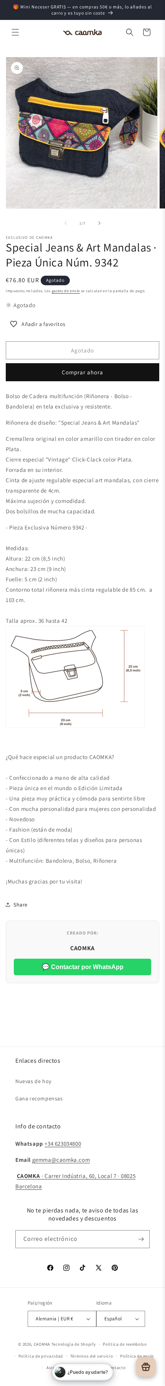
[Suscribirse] (140, 1239)
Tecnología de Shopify (73, 1344)
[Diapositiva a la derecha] (99, 223)
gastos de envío (66, 290)
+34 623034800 (63, 1143)
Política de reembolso (125, 1344)
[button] (15, 32)
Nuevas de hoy (33, 1081)
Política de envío (137, 1356)
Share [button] (20, 904)
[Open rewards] (146, 1367)
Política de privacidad (40, 1356)
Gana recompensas (39, 1098)
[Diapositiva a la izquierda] (65, 223)
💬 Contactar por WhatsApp (83, 967)
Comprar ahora (82, 372)
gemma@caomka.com (61, 1159)
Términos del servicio (91, 1356)
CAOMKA (42, 1344)
